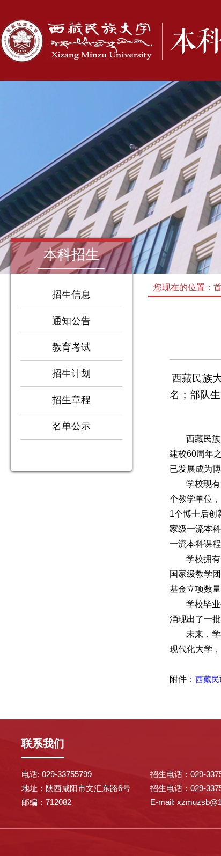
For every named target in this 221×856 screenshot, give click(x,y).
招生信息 (71, 294)
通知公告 (71, 321)
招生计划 (71, 373)
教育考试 (71, 347)
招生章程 (71, 399)
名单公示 (71, 426)
